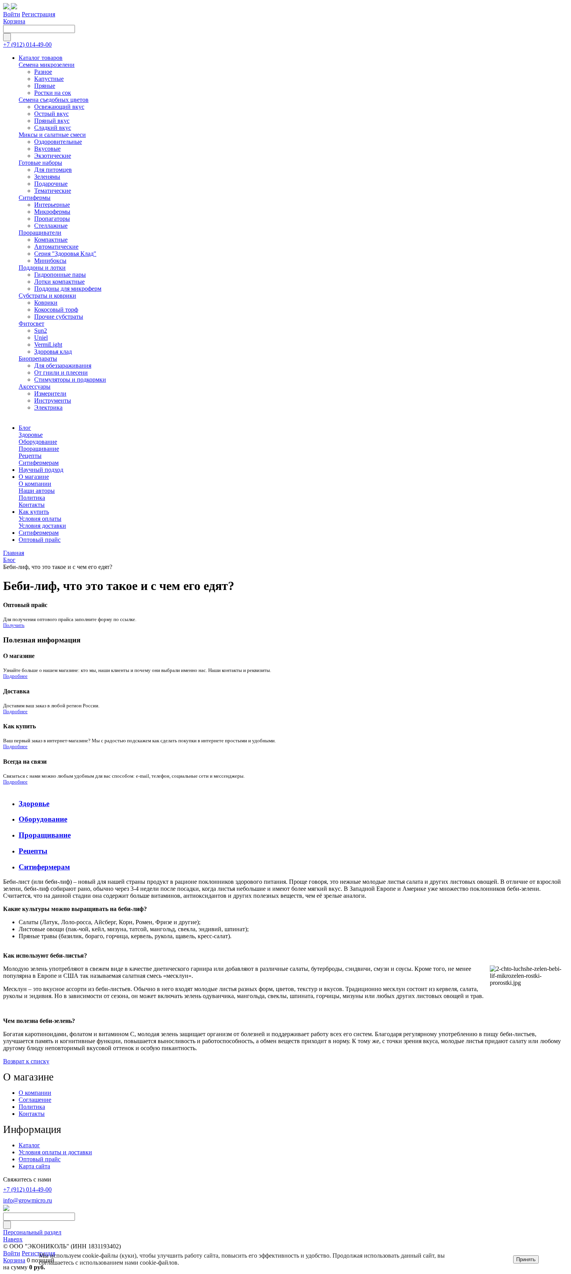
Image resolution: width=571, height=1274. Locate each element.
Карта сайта (34, 1166)
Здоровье (34, 803)
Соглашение (35, 1099)
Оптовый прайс (40, 1159)
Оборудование (43, 819)
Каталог (29, 1145)
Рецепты (33, 851)
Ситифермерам (44, 867)
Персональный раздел (32, 1232)
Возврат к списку (26, 1061)
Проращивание (45, 835)
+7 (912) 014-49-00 (27, 44)
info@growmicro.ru (27, 1200)
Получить (13, 625)
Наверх (13, 1239)
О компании (35, 1092)
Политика (32, 1106)
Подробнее (15, 676)
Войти (11, 14)
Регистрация (38, 14)
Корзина (14, 21)
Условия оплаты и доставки (55, 1152)
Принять (526, 1259)
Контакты (32, 1113)
